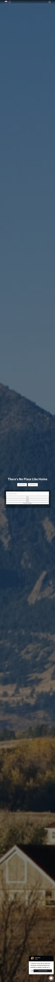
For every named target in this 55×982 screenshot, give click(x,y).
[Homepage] (7, 2)
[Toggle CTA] (51, 978)
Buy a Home (22, 484)
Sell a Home (33, 484)
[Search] (27, 505)
